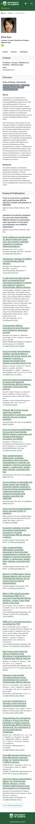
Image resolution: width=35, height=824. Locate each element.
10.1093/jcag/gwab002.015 (16, 569)
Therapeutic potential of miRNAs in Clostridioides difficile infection (17, 261)
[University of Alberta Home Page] (11, 3)
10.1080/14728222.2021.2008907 (14, 346)
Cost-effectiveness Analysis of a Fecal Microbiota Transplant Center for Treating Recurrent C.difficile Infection (17, 758)
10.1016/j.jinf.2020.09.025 (19, 773)
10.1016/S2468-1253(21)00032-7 (20, 646)
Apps (4, 13)
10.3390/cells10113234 (10, 320)
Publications (24, 52)
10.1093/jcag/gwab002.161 (16, 588)
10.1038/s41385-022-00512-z (12, 253)
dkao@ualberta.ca (8, 70)
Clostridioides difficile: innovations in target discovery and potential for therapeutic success (16, 329)
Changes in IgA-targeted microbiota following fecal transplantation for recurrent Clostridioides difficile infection (17, 678)
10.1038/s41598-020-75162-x (12, 800)
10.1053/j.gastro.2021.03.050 (12, 450)
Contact (5, 52)
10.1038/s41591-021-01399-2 (12, 374)
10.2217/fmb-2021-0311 (10, 273)
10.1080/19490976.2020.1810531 (14, 750)
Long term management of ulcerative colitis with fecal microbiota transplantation (14, 703)
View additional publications (13, 805)
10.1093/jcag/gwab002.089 (16, 542)
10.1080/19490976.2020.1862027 (14, 696)
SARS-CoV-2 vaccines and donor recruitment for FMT (17, 622)
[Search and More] (31, 3)
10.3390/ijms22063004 (10, 522)
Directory (5, 8)
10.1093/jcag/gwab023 (10, 405)
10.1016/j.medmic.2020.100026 (13, 713)
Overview (14, 52)
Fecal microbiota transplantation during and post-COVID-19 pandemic (17, 511)
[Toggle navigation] (1, 3)
